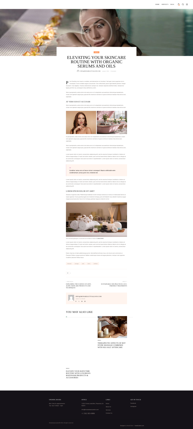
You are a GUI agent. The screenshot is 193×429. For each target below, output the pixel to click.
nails (83, 263)
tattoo (89, 263)
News (96, 52)
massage (77, 263)
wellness (96, 263)
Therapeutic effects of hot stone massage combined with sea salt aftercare (112, 345)
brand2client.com (139, 425)
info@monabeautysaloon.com (89, 296)
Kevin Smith (101, 238)
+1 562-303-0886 (88, 413)
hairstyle (69, 263)
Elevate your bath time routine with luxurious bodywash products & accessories (78, 374)
